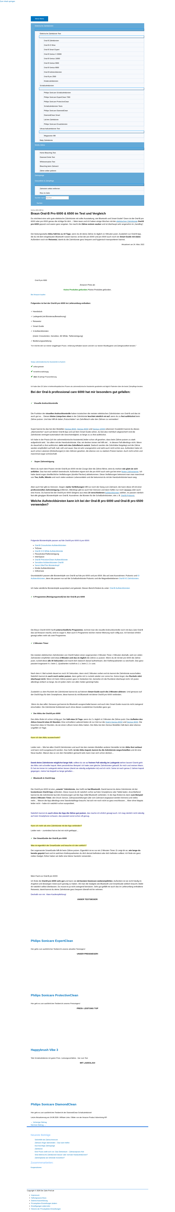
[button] (38, 203)
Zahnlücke (39, 1149)
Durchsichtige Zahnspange (45, 1146)
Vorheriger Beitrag (39, 1122)
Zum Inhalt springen (7, 1)
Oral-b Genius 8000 (114, 722)
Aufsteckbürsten (112, 493)
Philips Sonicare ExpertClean (52, 940)
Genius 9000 (82, 429)
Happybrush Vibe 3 (44, 1049)
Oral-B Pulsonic (128, 495)
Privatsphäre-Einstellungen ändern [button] (44, 1203)
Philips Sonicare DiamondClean (53, 1104)
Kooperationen (36, 1167)
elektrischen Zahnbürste (126, 221)
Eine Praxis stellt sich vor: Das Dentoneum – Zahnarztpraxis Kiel (59, 1152)
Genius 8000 (70, 429)
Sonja (33, 362)
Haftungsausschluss (38, 1198)
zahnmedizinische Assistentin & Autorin (50, 362)
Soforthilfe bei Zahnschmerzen (46, 1140)
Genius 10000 (99, 429)
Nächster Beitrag (38, 1125)
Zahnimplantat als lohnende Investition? (50, 1158)
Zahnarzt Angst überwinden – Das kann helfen (52, 1143)
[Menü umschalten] (89, 30)
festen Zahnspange (130, 472)
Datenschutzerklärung (39, 1201)
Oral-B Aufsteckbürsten (120, 588)
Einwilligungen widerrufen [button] (40, 1206)
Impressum (35, 1195)
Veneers (127, 490)
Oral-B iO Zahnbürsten (129, 578)
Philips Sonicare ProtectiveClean (54, 995)
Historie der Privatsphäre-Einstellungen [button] (46, 1209)
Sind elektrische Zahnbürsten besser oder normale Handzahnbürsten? (61, 1155)
